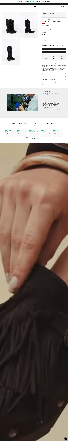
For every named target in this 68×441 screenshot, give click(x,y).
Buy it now (53, 51)
